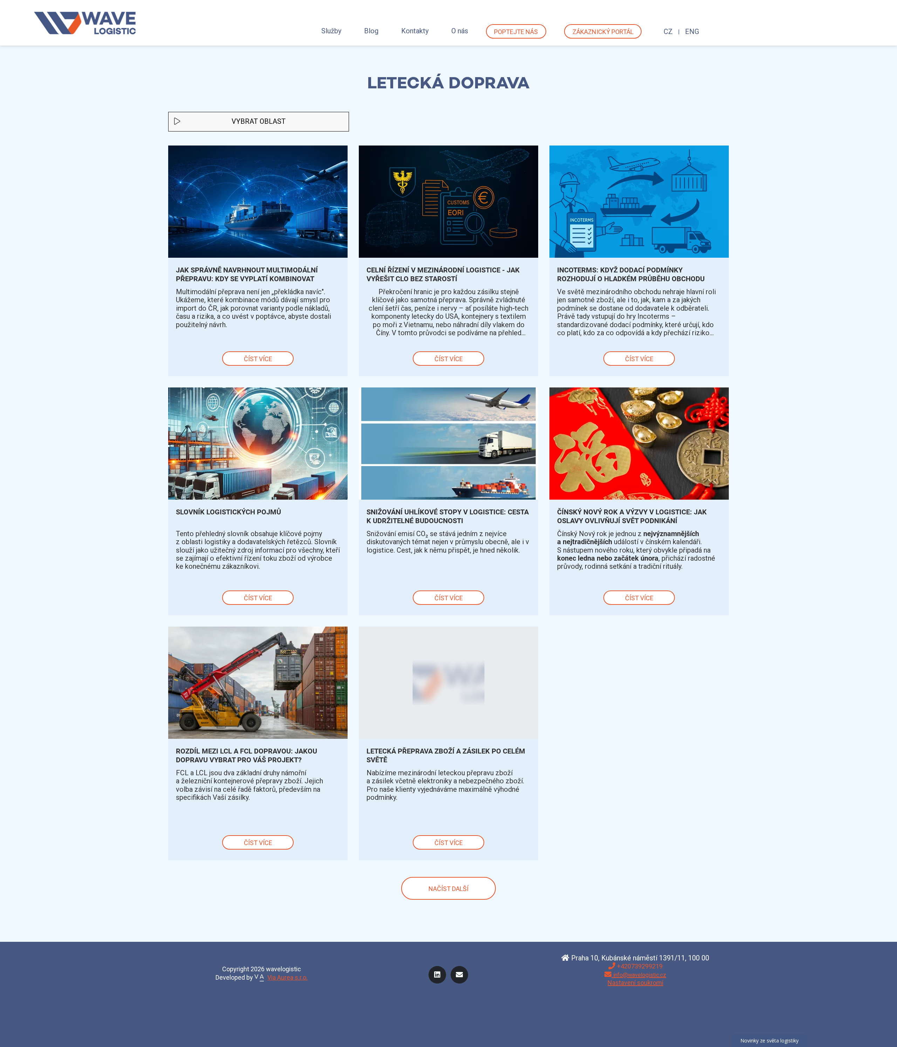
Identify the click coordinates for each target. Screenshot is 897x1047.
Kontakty (415, 31)
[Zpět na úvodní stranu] (85, 23)
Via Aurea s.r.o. (287, 977)
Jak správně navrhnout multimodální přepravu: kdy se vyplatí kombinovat (247, 274)
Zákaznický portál (603, 31)
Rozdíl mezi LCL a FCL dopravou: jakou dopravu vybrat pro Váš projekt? (246, 755)
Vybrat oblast (259, 121)
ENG (692, 31)
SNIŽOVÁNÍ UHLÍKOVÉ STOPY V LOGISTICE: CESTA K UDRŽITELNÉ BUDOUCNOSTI (448, 516)
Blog (371, 31)
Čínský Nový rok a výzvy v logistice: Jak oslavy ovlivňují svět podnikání (632, 516)
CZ (668, 31)
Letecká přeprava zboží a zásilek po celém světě (446, 755)
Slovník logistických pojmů (228, 512)
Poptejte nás (516, 31)
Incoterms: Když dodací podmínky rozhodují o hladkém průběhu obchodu (631, 274)
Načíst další (448, 888)
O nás (459, 31)
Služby (331, 31)
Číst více (258, 359)
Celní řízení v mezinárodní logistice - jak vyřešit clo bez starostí (443, 274)
